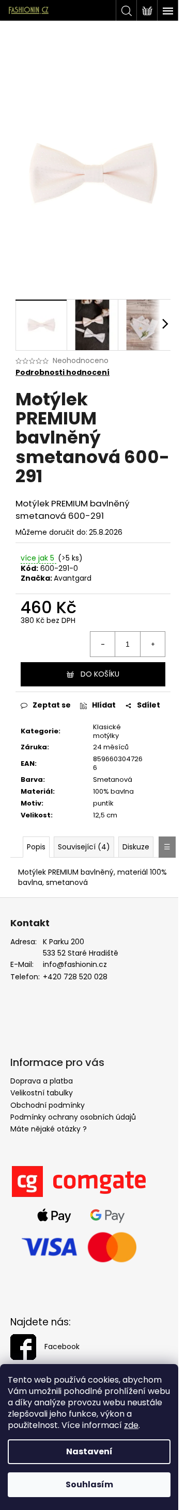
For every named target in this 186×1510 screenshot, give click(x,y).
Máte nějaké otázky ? (48, 1129)
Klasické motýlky (107, 731)
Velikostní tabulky (41, 1093)
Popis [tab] (36, 847)
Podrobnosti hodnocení (63, 373)
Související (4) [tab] (84, 847)
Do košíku (100, 674)
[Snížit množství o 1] (102, 644)
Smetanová (112, 779)
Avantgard (72, 578)
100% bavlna (113, 791)
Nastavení (89, 1451)
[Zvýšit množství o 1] (152, 644)
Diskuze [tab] (135, 847)
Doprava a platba (41, 1081)
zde (131, 1425)
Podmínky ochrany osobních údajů (73, 1117)
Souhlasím (89, 1484)
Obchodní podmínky (47, 1105)
